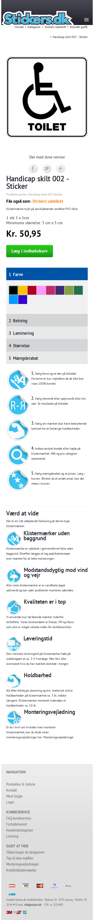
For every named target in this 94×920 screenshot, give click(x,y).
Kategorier (34, 27)
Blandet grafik (79, 27)
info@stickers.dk (32, 905)
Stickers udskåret (55, 27)
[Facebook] (33, 168)
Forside (19, 27)
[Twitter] (47, 168)
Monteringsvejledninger (58, 738)
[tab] (47, 274)
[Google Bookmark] (60, 168)
